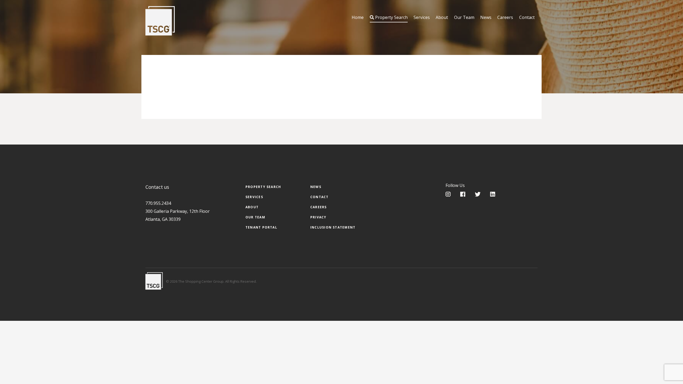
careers (318, 207)
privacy (318, 217)
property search (263, 187)
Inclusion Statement (332, 227)
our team (255, 217)
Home (358, 17)
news (315, 187)
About (442, 17)
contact (319, 197)
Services (422, 17)
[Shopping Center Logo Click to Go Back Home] (160, 20)
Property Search (391, 17)
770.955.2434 (158, 203)
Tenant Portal (261, 227)
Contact (527, 17)
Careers (505, 17)
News (485, 17)
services (254, 197)
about (252, 207)
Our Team (464, 17)
